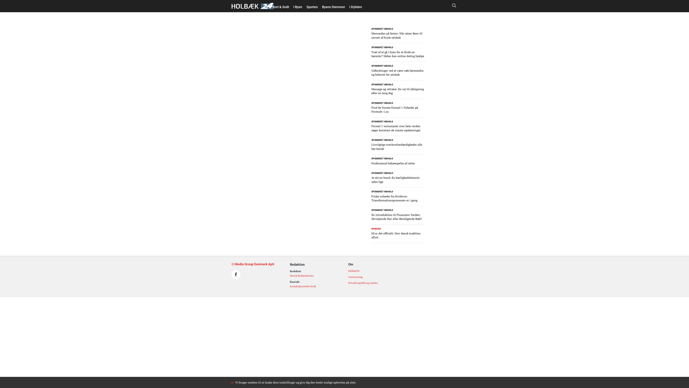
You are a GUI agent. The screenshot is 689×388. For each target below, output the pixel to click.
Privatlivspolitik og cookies (363, 283)
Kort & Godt (281, 7)
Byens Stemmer (333, 7)
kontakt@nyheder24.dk (303, 286)
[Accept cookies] (232, 383)
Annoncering (355, 277)
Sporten (312, 7)
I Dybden (355, 7)
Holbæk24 (353, 270)
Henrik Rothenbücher (302, 275)
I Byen (297, 7)
